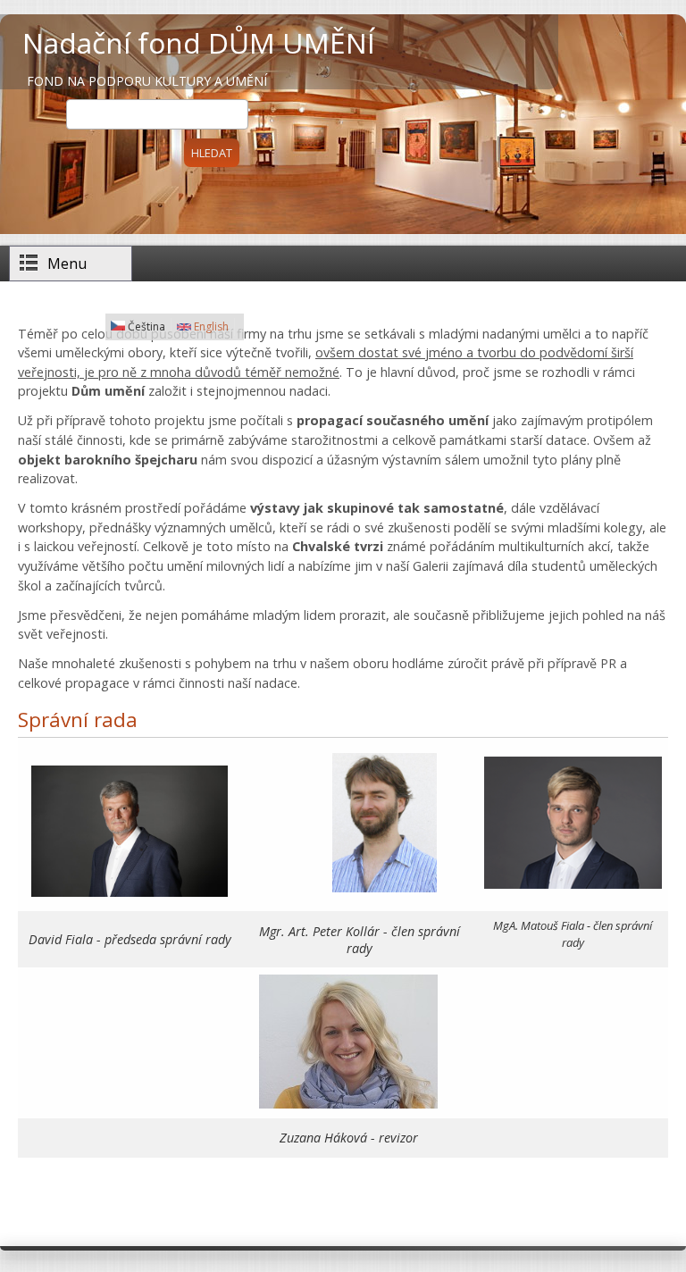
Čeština (145, 326)
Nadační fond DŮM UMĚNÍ (198, 42)
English (210, 326)
